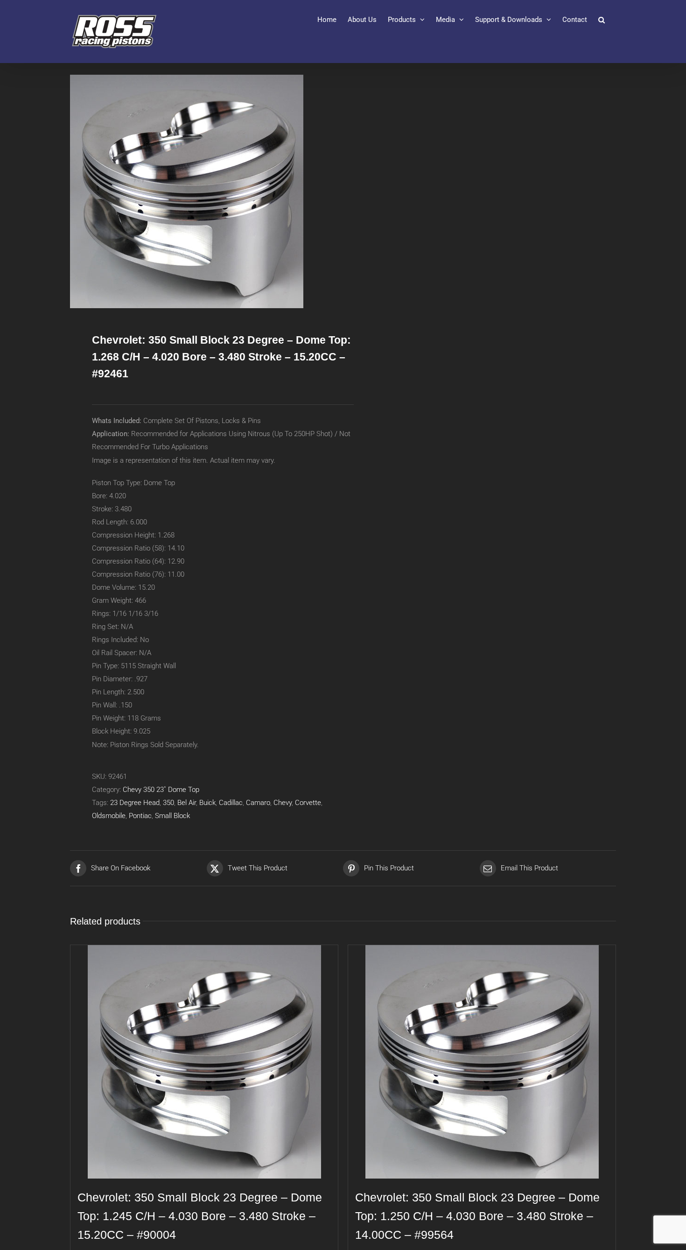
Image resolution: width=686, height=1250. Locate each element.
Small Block (172, 816)
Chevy (282, 802)
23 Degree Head (135, 802)
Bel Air (186, 802)
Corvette (308, 802)
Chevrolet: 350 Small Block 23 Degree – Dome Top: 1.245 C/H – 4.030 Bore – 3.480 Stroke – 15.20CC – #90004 (199, 1216)
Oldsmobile (109, 816)
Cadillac (231, 802)
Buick (207, 802)
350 (168, 802)
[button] (601, 19)
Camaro (258, 802)
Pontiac (140, 816)
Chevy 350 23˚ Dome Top (161, 789)
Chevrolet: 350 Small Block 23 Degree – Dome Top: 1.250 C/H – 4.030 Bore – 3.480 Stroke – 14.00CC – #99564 (477, 1216)
